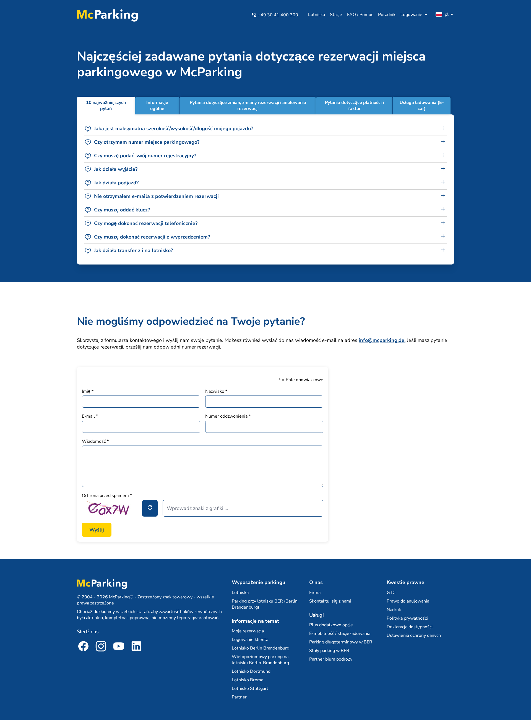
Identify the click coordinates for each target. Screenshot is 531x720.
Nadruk (394, 610)
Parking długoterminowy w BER (340, 642)
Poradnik (386, 15)
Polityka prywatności (407, 618)
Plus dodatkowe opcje (331, 625)
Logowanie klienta (250, 640)
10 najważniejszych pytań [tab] (106, 106)
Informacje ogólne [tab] (157, 106)
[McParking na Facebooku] (83, 647)
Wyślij (96, 530)
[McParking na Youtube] (118, 647)
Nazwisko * (216, 391)
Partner (239, 697)
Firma (315, 593)
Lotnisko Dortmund (251, 671)
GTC (391, 593)
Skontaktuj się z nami (330, 601)
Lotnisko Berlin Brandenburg (260, 648)
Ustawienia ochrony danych (414, 635)
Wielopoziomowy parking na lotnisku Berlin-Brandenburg (260, 660)
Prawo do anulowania (408, 601)
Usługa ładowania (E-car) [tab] (422, 106)
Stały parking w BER (329, 651)
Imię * (87, 391)
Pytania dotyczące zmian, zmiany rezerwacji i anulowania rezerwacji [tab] (248, 106)
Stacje (336, 15)
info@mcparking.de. (382, 340)
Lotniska (316, 15)
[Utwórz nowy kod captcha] (150, 508)
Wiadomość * (95, 441)
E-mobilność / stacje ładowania (339, 633)
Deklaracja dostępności (410, 627)
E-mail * (90, 416)
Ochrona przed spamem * (107, 496)
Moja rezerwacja (248, 631)
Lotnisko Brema (247, 680)
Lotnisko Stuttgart (250, 688)
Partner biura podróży (330, 659)
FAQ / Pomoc (360, 15)
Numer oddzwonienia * (228, 416)
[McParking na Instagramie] (101, 647)
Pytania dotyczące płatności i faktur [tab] (354, 106)
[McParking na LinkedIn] (136, 647)
